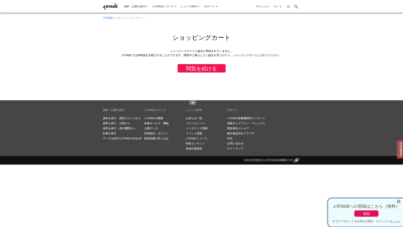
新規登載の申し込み (156, 138)
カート (278, 6)
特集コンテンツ (195, 143)
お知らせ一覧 (194, 118)
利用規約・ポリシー (156, 133)
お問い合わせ (235, 143)
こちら (396, 221)
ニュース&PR (189, 6)
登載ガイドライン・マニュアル (246, 123)
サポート (209, 6)
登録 (366, 213)
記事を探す (109, 133)
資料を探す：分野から (116, 123)
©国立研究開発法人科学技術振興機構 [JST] (268, 160)
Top (192, 102)
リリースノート (195, 123)
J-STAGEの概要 (153, 118)
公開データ (151, 128)
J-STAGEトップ (111, 17)
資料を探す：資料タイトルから (122, 118)
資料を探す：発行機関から (119, 128)
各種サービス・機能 (156, 123)
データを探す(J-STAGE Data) (121, 138)
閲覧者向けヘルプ (238, 128)
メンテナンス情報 (197, 128)
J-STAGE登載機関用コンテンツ (246, 118)
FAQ (229, 138)
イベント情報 (194, 133)
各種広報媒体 (194, 148)
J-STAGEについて (163, 6)
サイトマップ (235, 148)
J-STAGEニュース (196, 138)
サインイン (263, 6)
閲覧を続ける (201, 68)
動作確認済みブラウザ (240, 133)
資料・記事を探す (135, 6)
